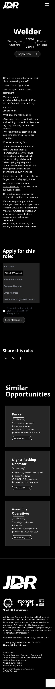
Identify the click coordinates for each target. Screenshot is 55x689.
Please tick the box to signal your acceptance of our (19, 311)
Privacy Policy (13, 313)
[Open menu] (47, 5)
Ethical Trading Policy (12, 665)
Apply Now (24, 54)
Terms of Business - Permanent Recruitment (22, 657)
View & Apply (19, 438)
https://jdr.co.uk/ (11, 186)
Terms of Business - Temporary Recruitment (22, 655)
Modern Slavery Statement (14, 660)
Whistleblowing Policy (12, 663)
